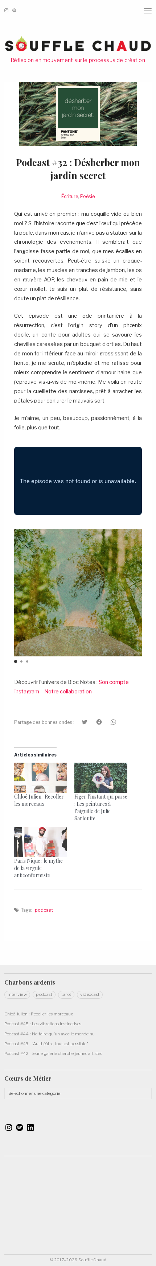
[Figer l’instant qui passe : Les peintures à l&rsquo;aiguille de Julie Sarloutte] (100, 778)
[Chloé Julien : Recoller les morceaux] (40, 778)
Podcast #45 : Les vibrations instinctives (42, 1023)
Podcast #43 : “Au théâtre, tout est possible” (46, 1043)
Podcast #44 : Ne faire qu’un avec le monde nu (49, 1033)
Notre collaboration (68, 691)
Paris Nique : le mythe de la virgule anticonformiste (38, 868)
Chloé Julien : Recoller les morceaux (39, 800)
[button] (15, 661)
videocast (89, 994)
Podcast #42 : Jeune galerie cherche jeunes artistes (53, 1053)
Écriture (69, 196)
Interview (17, 994)
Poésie (87, 196)
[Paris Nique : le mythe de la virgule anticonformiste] (40, 842)
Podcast (44, 910)
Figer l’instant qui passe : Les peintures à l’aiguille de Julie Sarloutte (100, 807)
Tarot (66, 994)
